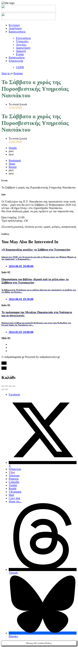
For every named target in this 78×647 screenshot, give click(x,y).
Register (18, 73)
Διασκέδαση (23, 47)
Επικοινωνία (16, 60)
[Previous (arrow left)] (2, 389)
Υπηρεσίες (22, 41)
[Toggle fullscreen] (10, 386)
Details (13, 147)
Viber (12, 472)
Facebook (14, 394)
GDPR (20, 67)
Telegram (14, 475)
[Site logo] (28, 11)
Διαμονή (21, 51)
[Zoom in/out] (13, 386)
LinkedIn (14, 482)
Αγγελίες (21, 44)
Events (20, 54)
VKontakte (15, 491)
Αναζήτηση (15, 28)
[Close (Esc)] (2, 386)
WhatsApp (15, 469)
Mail (11, 495)
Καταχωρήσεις (17, 31)
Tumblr (13, 485)
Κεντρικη (14, 25)
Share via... (15, 501)
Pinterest (14, 478)
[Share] (6, 386)
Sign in (5, 73)
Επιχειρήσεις (23, 38)
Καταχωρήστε (17, 57)
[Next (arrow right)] (6, 389)
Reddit (12, 488)
